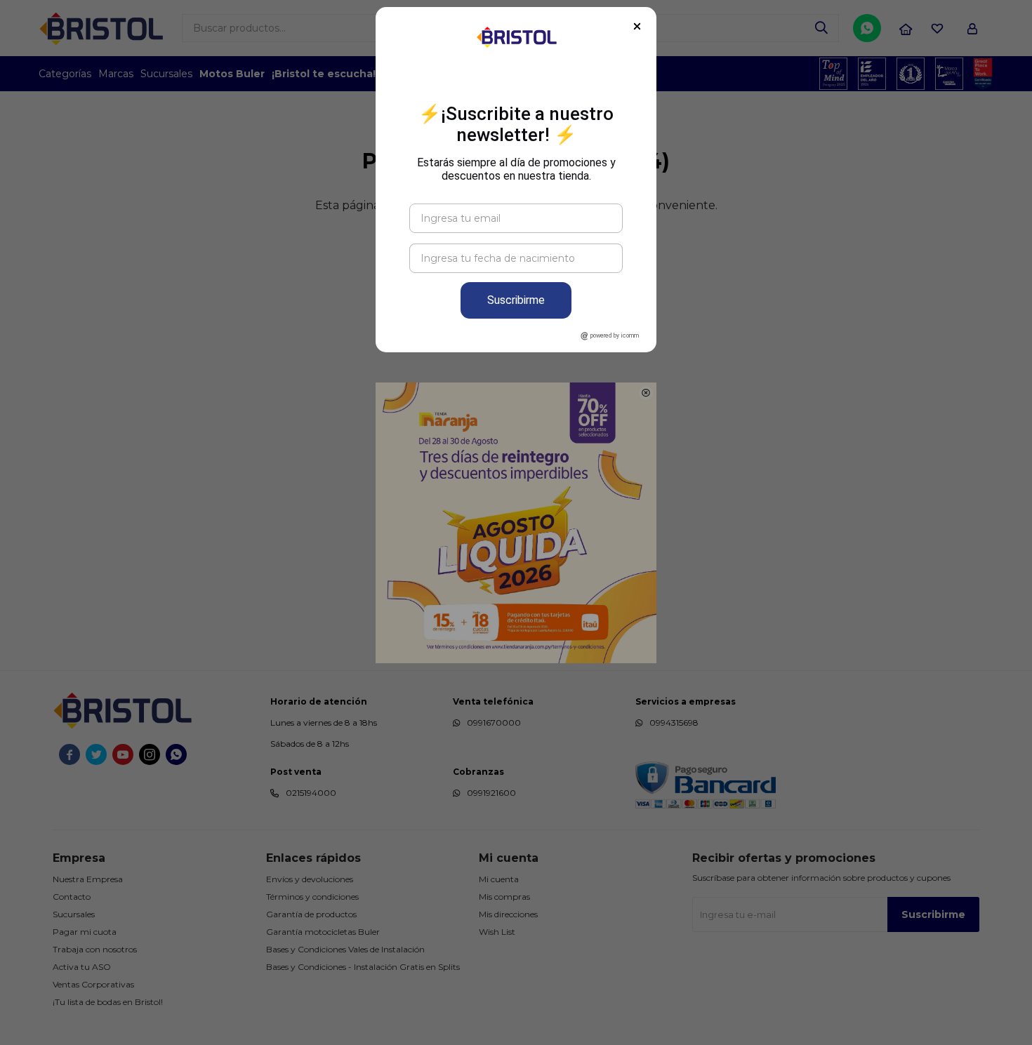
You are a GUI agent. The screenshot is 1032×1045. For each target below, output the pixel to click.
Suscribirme (516, 300)
